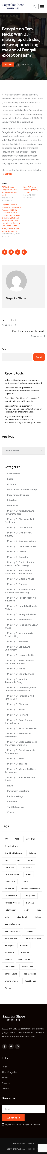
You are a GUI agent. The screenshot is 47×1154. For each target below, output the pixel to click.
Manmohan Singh (12, 931)
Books (10, 478)
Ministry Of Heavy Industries (21, 614)
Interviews (12, 505)
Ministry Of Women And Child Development (20, 770)
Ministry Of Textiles (17, 763)
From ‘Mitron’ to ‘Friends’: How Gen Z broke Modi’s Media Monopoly (22, 400)
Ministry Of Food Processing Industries (20, 599)
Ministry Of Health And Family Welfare (21, 607)
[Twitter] (11, 1046)
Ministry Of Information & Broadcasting (19, 634)
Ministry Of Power (16, 709)
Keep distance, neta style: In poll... (28, 331)
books (17, 860)
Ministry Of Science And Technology (18, 735)
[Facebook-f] (4, 1046)
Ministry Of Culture (17, 551)
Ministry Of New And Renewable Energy (16, 681)
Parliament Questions (18, 790)
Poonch (8, 959)
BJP (6, 860)
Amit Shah (30, 839)
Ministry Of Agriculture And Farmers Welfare (19, 512)
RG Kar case (27, 966)
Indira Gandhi (22, 917)
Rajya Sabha (10, 966)
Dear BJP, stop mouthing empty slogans (31, 190)
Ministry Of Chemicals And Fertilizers (19, 520)
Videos (10, 812)
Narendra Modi (11, 938)
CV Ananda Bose (12, 874)
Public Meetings (15, 796)
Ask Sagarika (13, 473)
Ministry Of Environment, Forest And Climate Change (18, 572)
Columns (8, 64)
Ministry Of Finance (17, 584)
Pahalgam (9, 945)
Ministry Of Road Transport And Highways (20, 721)
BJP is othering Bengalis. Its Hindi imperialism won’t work (9, 191)
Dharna (25, 881)
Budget (30, 860)
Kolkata (38, 917)
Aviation (32, 853)
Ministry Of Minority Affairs (20, 673)
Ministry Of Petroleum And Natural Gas (19, 697)
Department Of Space (18, 495)
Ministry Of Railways (17, 714)
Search (5, 349)
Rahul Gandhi (24, 959)
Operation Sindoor (33, 938)
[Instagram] (17, 1046)
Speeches (12, 801)
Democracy (10, 881)
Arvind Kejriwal (11, 846)
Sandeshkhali (11, 974)
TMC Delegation (15, 807)
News (10, 785)
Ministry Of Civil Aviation (19, 527)
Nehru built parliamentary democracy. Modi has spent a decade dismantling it (23, 381)
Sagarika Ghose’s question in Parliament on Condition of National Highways (22, 390)
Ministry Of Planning (17, 704)
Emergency (30, 895)
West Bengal (30, 981)
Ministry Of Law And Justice (21, 655)
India (7, 917)
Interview (12, 500)
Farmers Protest (12, 903)
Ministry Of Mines (16, 668)
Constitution (26, 867)
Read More (7, 173)
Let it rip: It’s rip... (10, 320)
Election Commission (30, 888)
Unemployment (11, 981)
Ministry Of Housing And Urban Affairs (21, 626)
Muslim (30, 931)
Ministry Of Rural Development (22, 728)
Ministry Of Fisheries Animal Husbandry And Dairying (20, 591)
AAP (6, 839)
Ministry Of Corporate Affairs (21, 546)
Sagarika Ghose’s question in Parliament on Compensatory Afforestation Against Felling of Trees (23, 419)
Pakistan (24, 945)
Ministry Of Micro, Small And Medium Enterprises (20, 662)
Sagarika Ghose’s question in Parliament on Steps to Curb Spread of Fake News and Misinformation (23, 408)
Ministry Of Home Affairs (19, 619)
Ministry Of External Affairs (20, 578)
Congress (9, 867)
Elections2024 (11, 895)
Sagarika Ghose (16, 298)
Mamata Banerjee (12, 924)
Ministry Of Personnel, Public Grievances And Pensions (20, 689)
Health (26, 910)
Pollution (25, 952)
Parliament (9, 952)
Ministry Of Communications (21, 541)
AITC (17, 839)
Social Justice (30, 974)
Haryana (30, 903)
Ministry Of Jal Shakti (17, 641)
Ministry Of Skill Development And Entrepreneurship (21, 743)
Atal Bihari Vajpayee (13, 853)
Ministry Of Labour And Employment (17, 648)
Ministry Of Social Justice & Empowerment (20, 752)
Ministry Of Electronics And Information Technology (19, 564)
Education (9, 888)
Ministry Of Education (18, 557)
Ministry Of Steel (15, 758)
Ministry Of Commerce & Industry (18, 534)
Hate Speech (10, 910)
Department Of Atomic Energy (22, 489)
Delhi (28, 874)
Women (8, 988)
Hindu (38, 910)
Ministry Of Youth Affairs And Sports (20, 779)
